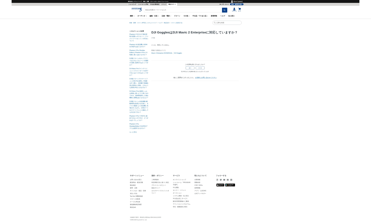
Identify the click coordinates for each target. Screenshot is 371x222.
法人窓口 (231, 16)
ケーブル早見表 (135, 202)
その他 (185, 16)
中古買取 (176, 187)
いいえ (200, 68)
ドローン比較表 (135, 199)
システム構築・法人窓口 (181, 196)
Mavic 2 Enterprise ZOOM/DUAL (161, 53)
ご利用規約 (155, 179)
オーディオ (141, 16)
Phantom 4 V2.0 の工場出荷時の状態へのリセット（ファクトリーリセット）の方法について (138, 37)
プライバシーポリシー (158, 185)
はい (190, 68)
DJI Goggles (178, 53)
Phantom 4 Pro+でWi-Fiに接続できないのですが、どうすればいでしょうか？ (138, 118)
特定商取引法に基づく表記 (160, 182)
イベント (163, 4)
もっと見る (133, 132)
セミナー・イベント (179, 190)
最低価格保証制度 (136, 204)
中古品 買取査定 (154, 4)
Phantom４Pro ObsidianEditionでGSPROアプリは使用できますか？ (138, 126)
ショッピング (132, 4)
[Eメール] (227, 179)
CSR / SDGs (198, 185)
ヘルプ (222, 16)
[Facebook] (217, 179)
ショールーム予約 (143, 4)
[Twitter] (220, 179)
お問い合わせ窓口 (136, 179)
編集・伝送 (154, 16)
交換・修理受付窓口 (236, 4)
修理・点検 (133, 188)
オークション (177, 193)
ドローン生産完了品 (176, 23)
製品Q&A (133, 207)
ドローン (177, 16)
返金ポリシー (155, 188)
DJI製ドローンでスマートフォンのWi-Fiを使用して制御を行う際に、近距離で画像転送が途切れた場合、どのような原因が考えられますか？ (138, 83)
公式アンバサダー (200, 193)
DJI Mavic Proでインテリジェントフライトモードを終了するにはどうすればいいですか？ (138, 72)
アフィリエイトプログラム (181, 204)
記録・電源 (166, 16)
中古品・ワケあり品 (200, 16)
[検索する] (224, 10)
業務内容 (197, 182)
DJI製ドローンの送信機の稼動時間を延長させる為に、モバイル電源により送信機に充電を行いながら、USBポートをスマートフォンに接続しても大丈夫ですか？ (138, 107)
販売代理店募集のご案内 (181, 201)
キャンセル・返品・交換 (138, 190)
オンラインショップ (179, 179)
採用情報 (197, 188)
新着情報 (214, 16)
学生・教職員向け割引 (180, 207)
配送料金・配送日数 (136, 182)
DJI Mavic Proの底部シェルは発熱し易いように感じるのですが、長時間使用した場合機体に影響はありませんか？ (138, 94)
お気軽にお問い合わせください (206, 77)
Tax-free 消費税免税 (136, 196)
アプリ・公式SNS (200, 190)
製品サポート (172, 4)
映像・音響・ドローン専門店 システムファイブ (142, 23)
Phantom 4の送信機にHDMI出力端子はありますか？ (138, 45)
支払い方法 (133, 193)
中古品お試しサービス (180, 198)
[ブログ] (231, 179)
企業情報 (197, 179)
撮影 (131, 16)
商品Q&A (166, 23)
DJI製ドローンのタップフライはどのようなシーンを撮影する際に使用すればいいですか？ (138, 61)
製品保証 (133, 185)
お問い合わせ (225, 4)
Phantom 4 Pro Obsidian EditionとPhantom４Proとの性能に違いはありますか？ (138, 52)
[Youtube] (224, 179)
